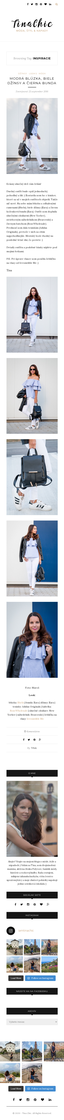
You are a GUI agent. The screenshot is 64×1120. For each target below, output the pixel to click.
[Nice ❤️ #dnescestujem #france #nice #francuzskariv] (49, 947)
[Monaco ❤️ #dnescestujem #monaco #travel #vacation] (32, 964)
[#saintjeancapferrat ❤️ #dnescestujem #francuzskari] (49, 964)
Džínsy (22, 73)
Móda (42, 73)
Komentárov (32, 731)
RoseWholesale (18, 710)
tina (34, 748)
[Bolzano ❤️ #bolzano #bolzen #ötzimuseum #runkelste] (32, 947)
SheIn (20, 702)
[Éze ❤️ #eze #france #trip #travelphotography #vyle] (14, 964)
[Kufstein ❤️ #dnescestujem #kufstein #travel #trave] (14, 947)
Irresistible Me (35, 718)
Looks (33, 73)
